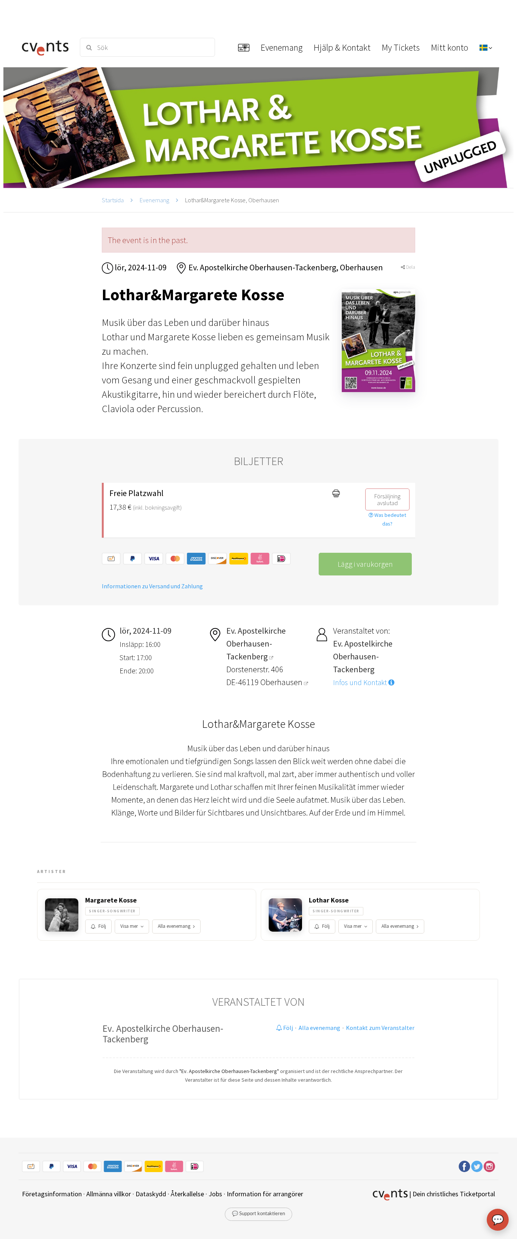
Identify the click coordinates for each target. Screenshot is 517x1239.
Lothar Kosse (329, 900)
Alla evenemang (174, 926)
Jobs (215, 1193)
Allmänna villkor (108, 1193)
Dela (410, 267)
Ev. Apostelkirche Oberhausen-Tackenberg (163, 1033)
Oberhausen (282, 682)
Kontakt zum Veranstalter (380, 1027)
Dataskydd (150, 1193)
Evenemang (154, 200)
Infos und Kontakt (360, 682)
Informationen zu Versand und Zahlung (152, 586)
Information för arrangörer (265, 1193)
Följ (102, 926)
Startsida (113, 200)
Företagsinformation (52, 1193)
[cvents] (46, 47)
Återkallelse (187, 1193)
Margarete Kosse (111, 900)
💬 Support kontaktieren (258, 1213)
